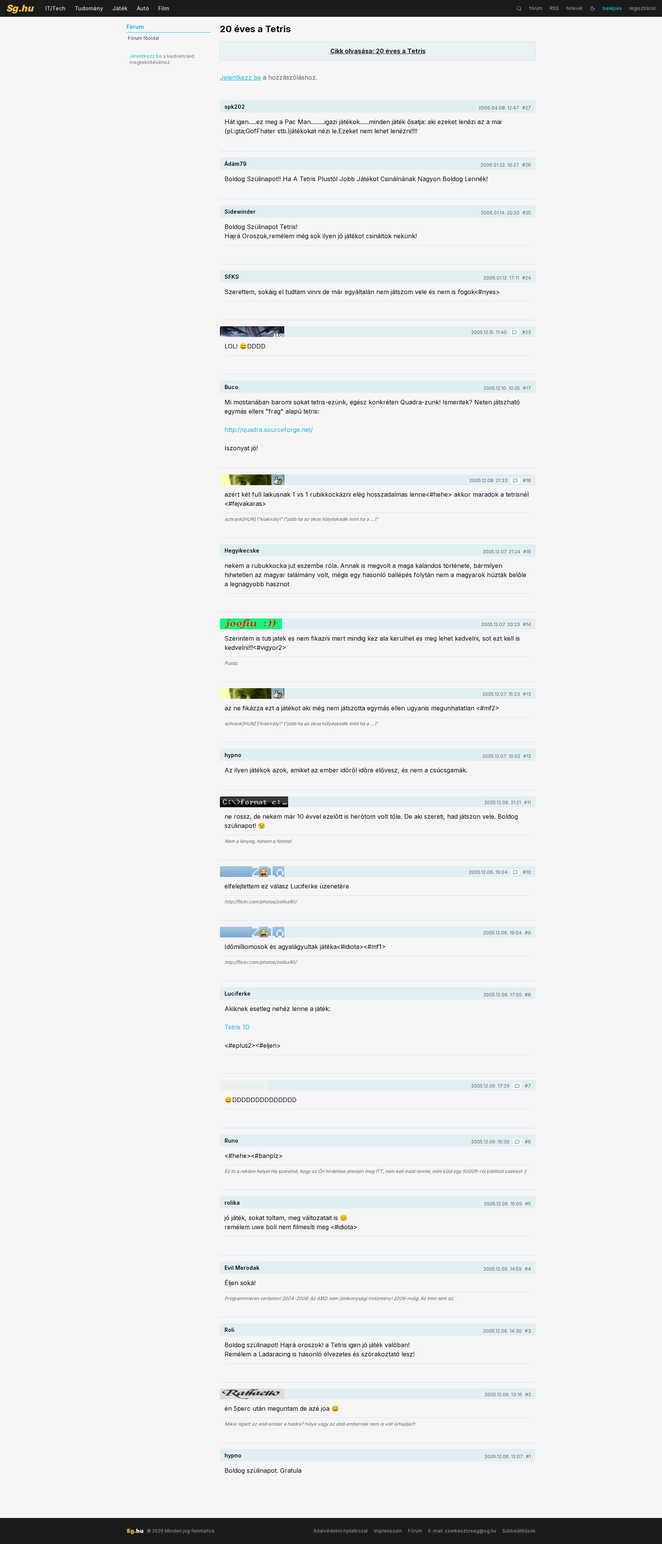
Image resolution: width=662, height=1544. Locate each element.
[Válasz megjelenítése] (514, 332)
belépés (612, 8)
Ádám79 (235, 163)
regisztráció (642, 8)
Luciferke (237, 993)
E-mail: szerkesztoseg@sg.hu (462, 1531)
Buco (231, 387)
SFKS (231, 276)
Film (163, 8)
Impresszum (388, 1531)
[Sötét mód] (592, 8)
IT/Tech (55, 8)
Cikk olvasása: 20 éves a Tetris (378, 51)
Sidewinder (240, 211)
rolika (232, 1202)
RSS (554, 8)
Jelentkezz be (145, 56)
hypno (232, 755)
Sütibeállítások (519, 1531)
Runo (231, 1140)
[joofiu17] (251, 623)
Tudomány (89, 8)
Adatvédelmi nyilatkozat (340, 1531)
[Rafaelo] (252, 1394)
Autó (143, 8)
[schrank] (252, 479)
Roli (229, 1329)
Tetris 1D (237, 1027)
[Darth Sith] (254, 802)
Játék (120, 8)
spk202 (234, 106)
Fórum (415, 1531)
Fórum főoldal (143, 38)
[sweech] (252, 1085)
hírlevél (574, 8)
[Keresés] (519, 8)
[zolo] (252, 871)
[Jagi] (252, 331)
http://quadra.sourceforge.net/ (268, 429)
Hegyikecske (241, 550)
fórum (535, 8)
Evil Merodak (241, 1267)
